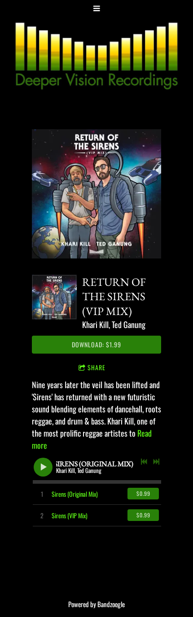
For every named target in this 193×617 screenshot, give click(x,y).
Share (96, 367)
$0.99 (143, 493)
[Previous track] (144, 462)
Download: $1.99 (96, 344)
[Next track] (156, 462)
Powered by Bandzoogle (96, 604)
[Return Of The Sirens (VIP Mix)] (54, 297)
